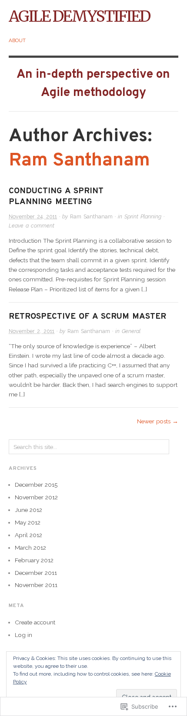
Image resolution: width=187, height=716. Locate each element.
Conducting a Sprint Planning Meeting (56, 196)
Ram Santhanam (79, 160)
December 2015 (36, 484)
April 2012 (28, 534)
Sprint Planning (142, 216)
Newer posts (157, 421)
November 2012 (36, 497)
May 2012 (27, 522)
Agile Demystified (79, 16)
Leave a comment (31, 225)
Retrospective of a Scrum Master (87, 316)
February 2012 (34, 560)
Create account (35, 622)
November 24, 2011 (33, 216)
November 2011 (36, 584)
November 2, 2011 (31, 331)
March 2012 (30, 547)
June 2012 (28, 509)
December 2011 (36, 572)
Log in (23, 634)
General (131, 331)
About (17, 40)
